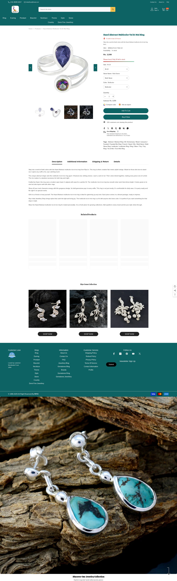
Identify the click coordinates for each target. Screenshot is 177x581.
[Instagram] (120, 353)
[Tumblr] (116, 128)
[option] (63, 67)
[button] (30, 67)
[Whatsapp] (128, 128)
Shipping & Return (100, 162)
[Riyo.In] (47, 309)
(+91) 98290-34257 (16, 2)
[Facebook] (104, 128)
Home (30, 29)
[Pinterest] (112, 128)
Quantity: (106, 92)
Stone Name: (111, 73)
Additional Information (77, 162)
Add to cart (126, 111)
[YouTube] (133, 353)
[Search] (77, 9)
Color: (108, 82)
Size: (107, 64)
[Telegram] (120, 128)
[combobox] (74, 9)
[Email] (124, 128)
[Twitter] (108, 128)
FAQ (168, 2)
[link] (42, 259)
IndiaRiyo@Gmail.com (32, 2)
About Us (161, 2)
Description (57, 162)
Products (38, 29)
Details (117, 162)
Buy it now (126, 117)
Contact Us (153, 2)
